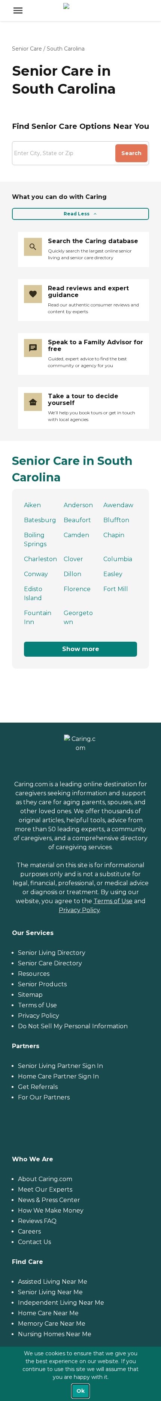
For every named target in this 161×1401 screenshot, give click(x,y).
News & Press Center (49, 1200)
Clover (73, 559)
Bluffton (116, 520)
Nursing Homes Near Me (54, 1334)
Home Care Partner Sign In (58, 1076)
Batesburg (40, 520)
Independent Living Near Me (61, 1302)
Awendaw (118, 505)
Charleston (40, 559)
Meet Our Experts (45, 1189)
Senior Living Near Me (50, 1292)
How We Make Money (50, 1210)
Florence (77, 589)
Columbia (117, 559)
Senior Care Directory (50, 963)
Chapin (113, 535)
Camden (76, 535)
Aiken (32, 505)
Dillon (72, 574)
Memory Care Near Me (51, 1323)
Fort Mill (115, 589)
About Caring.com (45, 1179)
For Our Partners (44, 1097)
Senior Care (27, 48)
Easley (112, 574)
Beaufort (77, 520)
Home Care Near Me (48, 1313)
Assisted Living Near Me (52, 1281)
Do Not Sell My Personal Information (73, 1026)
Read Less (76, 214)
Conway (36, 574)
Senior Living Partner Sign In (60, 1065)
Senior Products (42, 984)
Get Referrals (38, 1086)
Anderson (78, 505)
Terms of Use (113, 901)
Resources (33, 973)
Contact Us (34, 1242)
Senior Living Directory (51, 952)
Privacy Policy (79, 910)
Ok (80, 1391)
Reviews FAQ (37, 1221)
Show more (80, 649)
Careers (29, 1231)
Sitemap (30, 994)
